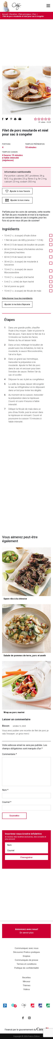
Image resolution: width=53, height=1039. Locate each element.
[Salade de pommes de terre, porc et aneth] (26, 628)
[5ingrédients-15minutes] (14, 1005)
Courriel (6, 802)
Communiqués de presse (26, 960)
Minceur (26, 981)
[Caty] (24, 1005)
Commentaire (9, 754)
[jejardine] (48, 1005)
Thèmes (26, 985)
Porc (34, 14)
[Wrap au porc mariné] (26, 685)
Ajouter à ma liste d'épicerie (17, 304)
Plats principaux (25, 14)
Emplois (26, 956)
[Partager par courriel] (20, 119)
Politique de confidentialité (26, 968)
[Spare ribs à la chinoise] (26, 571)
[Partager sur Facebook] (2, 119)
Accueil (5, 14)
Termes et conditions (26, 964)
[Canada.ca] (42, 1029)
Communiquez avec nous (26, 948)
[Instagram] (29, 1018)
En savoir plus (26, 931)
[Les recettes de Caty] (6, 6)
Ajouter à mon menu (19, 200)
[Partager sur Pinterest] (11, 119)
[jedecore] (40, 1005)
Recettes (13, 14)
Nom (5, 790)
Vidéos (26, 989)
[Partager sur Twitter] (6, 119)
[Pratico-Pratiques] (5, 1005)
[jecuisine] (32, 1005)
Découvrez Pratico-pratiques (26, 952)
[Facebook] (23, 1018)
